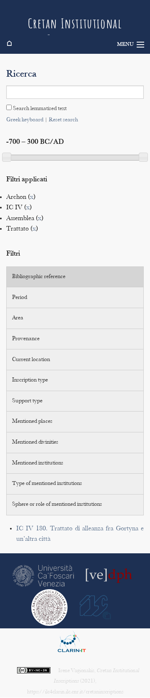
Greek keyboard (24, 120)
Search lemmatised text (39, 109)
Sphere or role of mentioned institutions (57, 504)
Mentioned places (32, 421)
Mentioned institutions (37, 463)
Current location (31, 360)
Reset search (63, 120)
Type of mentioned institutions (47, 484)
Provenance (26, 339)
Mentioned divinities (35, 442)
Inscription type (30, 380)
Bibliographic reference (38, 277)
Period (19, 298)
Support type (27, 401)
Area (17, 318)
